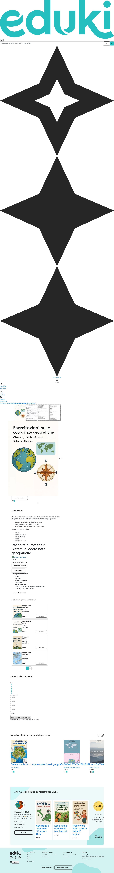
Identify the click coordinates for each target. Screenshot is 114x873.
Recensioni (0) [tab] (15, 717)
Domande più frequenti (69, 855)
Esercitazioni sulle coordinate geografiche (26, 622)
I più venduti (10, 403)
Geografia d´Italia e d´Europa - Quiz (42, 830)
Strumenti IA (30, 861)
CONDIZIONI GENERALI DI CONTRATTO (93, 857)
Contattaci (66, 857)
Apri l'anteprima (20, 498)
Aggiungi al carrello (19, 565)
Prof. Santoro (15, 767)
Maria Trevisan (94, 767)
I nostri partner (46, 857)
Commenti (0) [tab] (25, 717)
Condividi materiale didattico (49, 855)
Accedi (15, 732)
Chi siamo (29, 855)
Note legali (85, 855)
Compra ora (18, 570)
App (28, 859)
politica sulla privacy (45, 729)
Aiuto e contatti (31, 403)
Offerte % (3, 403)
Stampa (29, 857)
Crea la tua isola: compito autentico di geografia (37, 764)
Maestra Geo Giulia (20, 557)
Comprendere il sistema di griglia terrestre (26, 606)
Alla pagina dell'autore (98, 836)
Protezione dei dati (87, 859)
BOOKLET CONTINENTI (77, 764)
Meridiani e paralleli (25, 637)
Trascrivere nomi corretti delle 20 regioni (80, 830)
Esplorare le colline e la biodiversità (60, 828)
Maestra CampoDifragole (72, 767)
